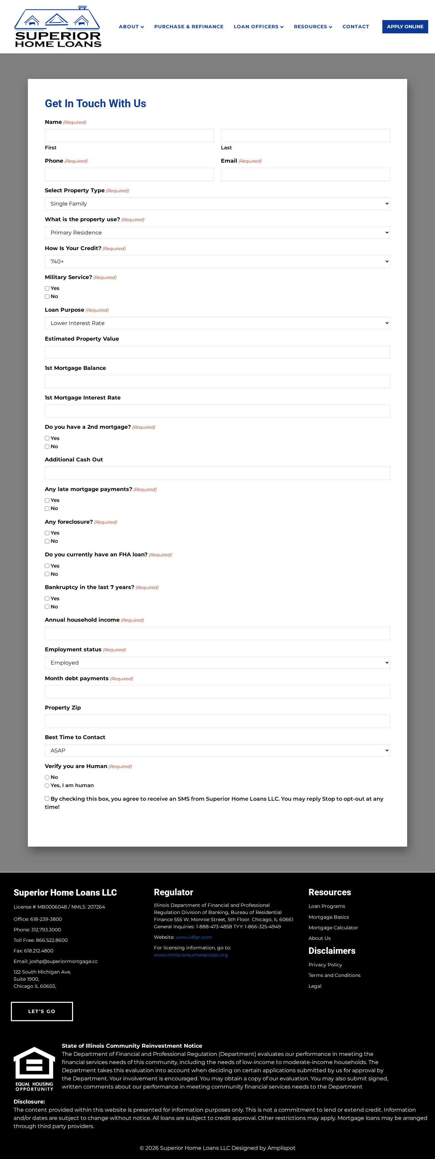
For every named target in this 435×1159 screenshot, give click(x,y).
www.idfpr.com (194, 937)
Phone (66, 161)
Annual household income (94, 620)
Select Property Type (87, 190)
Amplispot (281, 1148)
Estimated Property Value (82, 339)
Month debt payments (89, 678)
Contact (356, 26)
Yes (55, 288)
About (129, 26)
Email (241, 161)
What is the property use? (94, 219)
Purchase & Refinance (189, 26)
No (54, 296)
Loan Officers (256, 26)
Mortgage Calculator (333, 927)
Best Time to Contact (75, 737)
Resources (310, 26)
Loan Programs (327, 906)
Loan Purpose (76, 310)
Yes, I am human (72, 785)
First (50, 147)
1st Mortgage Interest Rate (83, 397)
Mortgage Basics (329, 917)
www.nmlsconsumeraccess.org (191, 955)
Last (226, 147)
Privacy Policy (325, 964)
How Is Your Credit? (85, 248)
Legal (315, 986)
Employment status (85, 649)
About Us (320, 938)
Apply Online (405, 26)
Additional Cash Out (74, 459)
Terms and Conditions (335, 975)
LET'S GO (42, 1011)
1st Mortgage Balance (75, 368)
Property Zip (63, 707)
